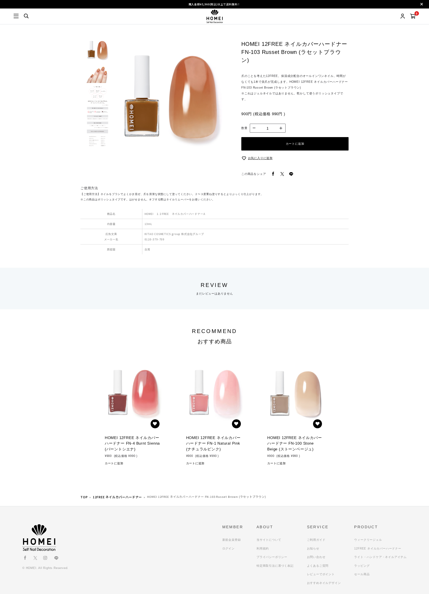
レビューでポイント (321, 574)
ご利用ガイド (316, 539)
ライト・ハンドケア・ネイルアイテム (380, 557)
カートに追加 (295, 143)
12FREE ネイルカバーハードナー (117, 496)
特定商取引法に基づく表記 (275, 565)
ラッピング (362, 565)
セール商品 (362, 574)
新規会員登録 (231, 539)
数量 (244, 128)
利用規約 (263, 548)
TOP (84, 496)
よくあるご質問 (318, 565)
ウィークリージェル (368, 539)
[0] (413, 16)
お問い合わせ (316, 557)
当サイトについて (269, 539)
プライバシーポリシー (272, 557)
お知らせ (313, 548)
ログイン (228, 548)
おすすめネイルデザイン (324, 583)
